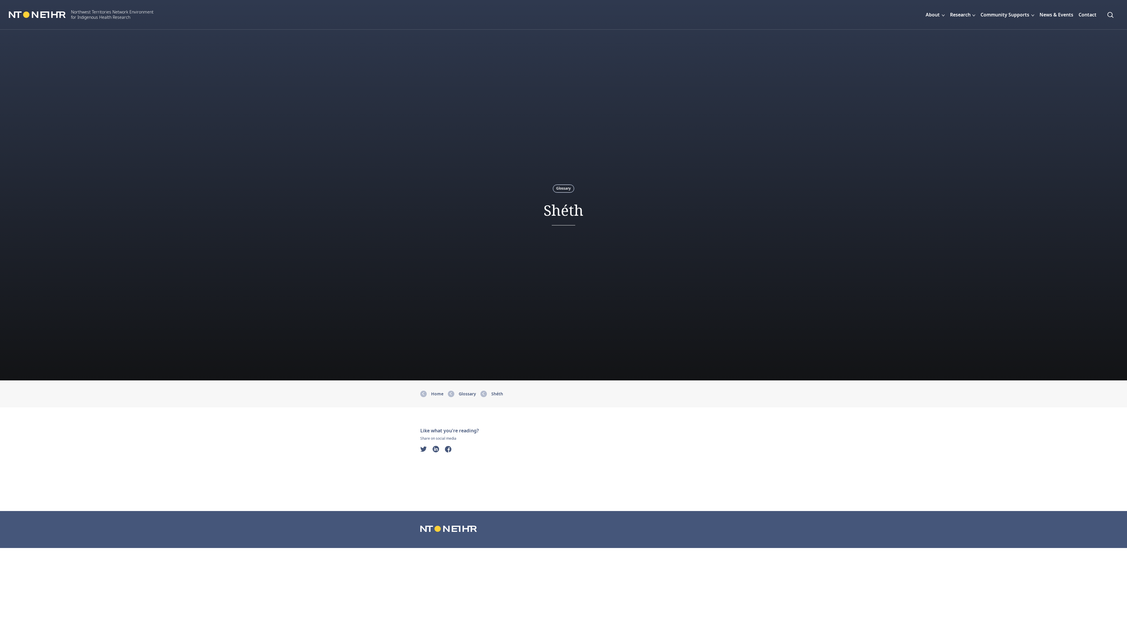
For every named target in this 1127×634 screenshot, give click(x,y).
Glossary (563, 188)
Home (437, 394)
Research (960, 14)
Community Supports (1005, 14)
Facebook (448, 449)
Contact (1087, 14)
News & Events (1056, 14)
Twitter (423, 449)
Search (1112, 15)
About (933, 14)
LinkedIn (436, 449)
